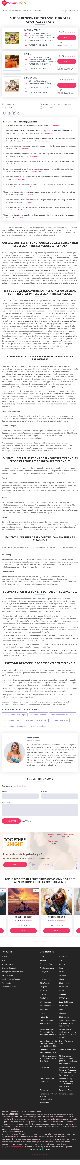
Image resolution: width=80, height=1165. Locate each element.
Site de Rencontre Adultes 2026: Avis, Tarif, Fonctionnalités (48, 1032)
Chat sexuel (44, 1067)
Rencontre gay (45, 1090)
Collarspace (25, 149)
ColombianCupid (46, 964)
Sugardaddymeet (66, 1002)
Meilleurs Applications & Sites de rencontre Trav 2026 (48, 1058)
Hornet (32, 187)
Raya (42, 956)
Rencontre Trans (65, 1090)
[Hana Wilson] (14, 752)
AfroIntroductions (47, 968)
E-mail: (44, 791)
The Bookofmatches (25, 210)
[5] (25, 786)
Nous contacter (8, 964)
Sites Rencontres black (68, 1050)
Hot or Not (44, 1017)
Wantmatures (45, 1002)
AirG (21, 217)
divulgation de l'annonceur (12, 1147)
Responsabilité (7, 975)
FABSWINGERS (64, 998)
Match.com (63, 987)
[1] (15, 786)
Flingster (43, 987)
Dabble (30, 202)
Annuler (26, 821)
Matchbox (21, 179)
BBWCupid (44, 1009)
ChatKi (42, 975)
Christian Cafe (36, 172)
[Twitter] (14, 113)
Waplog (30, 195)
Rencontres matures (67, 1094)
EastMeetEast (49, 133)
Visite (67, 37)
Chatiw (61, 979)
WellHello (43, 990)
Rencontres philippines (39, 726)
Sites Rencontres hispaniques (15, 726)
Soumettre (11, 821)
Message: (6, 802)
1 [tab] (76, 858)
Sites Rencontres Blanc (12, 720)
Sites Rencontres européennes (62, 715)
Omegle (62, 964)
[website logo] (12, 38)
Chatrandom (64, 983)
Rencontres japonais (38, 715)
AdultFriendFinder (47, 1006)
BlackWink (44, 998)
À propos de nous (9, 987)
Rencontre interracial (60, 720)
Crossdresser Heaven (42, 141)
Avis (3, 960)
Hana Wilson (33, 737)
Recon (61, 968)
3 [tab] (76, 865)
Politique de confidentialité (12, 972)
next (44, 939)
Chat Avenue (45, 979)
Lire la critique (23, 925)
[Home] (14, 3)
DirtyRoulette (45, 983)
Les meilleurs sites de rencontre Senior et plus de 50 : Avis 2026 (48, 1043)
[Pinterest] (19, 113)
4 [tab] (76, 868)
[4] (22, 786)
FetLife (61, 990)
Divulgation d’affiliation (11, 979)
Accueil (4, 956)
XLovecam (63, 956)
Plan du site (6, 983)
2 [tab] (76, 861)
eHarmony (56, 126)
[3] (20, 786)
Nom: (4, 791)
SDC (60, 960)
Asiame (43, 960)
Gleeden (62, 994)
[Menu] (77, 3)
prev (36, 939)
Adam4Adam (34, 156)
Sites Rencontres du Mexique (15, 715)
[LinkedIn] (9, 113)
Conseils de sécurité (9, 968)
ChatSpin (62, 975)
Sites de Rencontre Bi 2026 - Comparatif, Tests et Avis (67, 1023)
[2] (17, 786)
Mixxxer (28, 164)
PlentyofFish (45, 972)
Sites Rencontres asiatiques (36, 720)
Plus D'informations (65, 43)
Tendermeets (45, 1103)
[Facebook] (4, 113)
